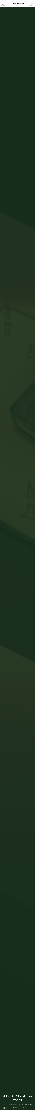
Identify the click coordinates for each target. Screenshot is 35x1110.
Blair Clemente (27, 1105)
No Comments (27, 1108)
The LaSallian (17, 4)
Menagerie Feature (17, 1091)
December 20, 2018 (12, 1108)
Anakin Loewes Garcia (15, 1105)
